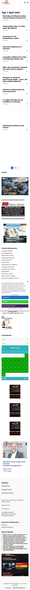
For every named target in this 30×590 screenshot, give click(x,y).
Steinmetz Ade (5, 262)
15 (26, 363)
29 (26, 371)
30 (3, 374)
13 (18, 363)
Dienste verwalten (14, 294)
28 (22, 371)
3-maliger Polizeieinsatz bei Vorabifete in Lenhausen (13, 101)
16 (3, 367)
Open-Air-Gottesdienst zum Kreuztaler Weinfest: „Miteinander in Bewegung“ (13, 547)
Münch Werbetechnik (7, 253)
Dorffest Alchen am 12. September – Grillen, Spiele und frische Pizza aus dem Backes (15, 537)
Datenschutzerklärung (12, 308)
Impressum (20, 308)
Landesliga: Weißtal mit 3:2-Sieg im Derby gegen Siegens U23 (14, 58)
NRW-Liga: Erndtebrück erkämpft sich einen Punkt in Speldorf (15, 68)
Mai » (25, 378)
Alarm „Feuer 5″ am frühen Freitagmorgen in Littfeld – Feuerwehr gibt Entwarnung (15, 535)
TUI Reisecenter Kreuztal (8, 267)
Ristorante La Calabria (7, 273)
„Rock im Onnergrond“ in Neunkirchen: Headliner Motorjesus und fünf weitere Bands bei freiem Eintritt (15, 544)
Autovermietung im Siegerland (9, 264)
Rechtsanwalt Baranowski (8, 257)
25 (11, 371)
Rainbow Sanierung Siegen (8, 276)
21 (22, 367)
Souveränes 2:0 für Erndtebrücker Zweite (11, 37)
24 (7, 371)
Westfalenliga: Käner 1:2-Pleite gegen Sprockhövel (14, 27)
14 (22, 363)
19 (15, 367)
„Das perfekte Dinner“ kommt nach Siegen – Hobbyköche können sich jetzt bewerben (15, 540)
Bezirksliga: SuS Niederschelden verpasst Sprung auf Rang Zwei (14, 17)
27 (18, 371)
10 (7, 363)
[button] (27, 281)
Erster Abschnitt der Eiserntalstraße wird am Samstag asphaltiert (15, 549)
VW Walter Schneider (7, 251)
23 (3, 371)
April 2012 (15, 348)
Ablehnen (5, 301)
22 (26, 367)
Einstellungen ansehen (8, 305)
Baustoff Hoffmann (6, 260)
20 (18, 367)
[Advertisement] (15, 148)
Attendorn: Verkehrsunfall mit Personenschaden (13, 90)
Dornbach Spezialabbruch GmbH (10, 278)
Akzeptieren (5, 297)
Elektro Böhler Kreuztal (7, 255)
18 (11, 367)
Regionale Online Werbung (8, 269)
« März (4, 378)
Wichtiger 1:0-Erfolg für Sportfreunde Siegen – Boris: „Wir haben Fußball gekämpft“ (15, 79)
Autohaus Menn (6, 271)
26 (15, 371)
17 (7, 367)
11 (11, 363)
